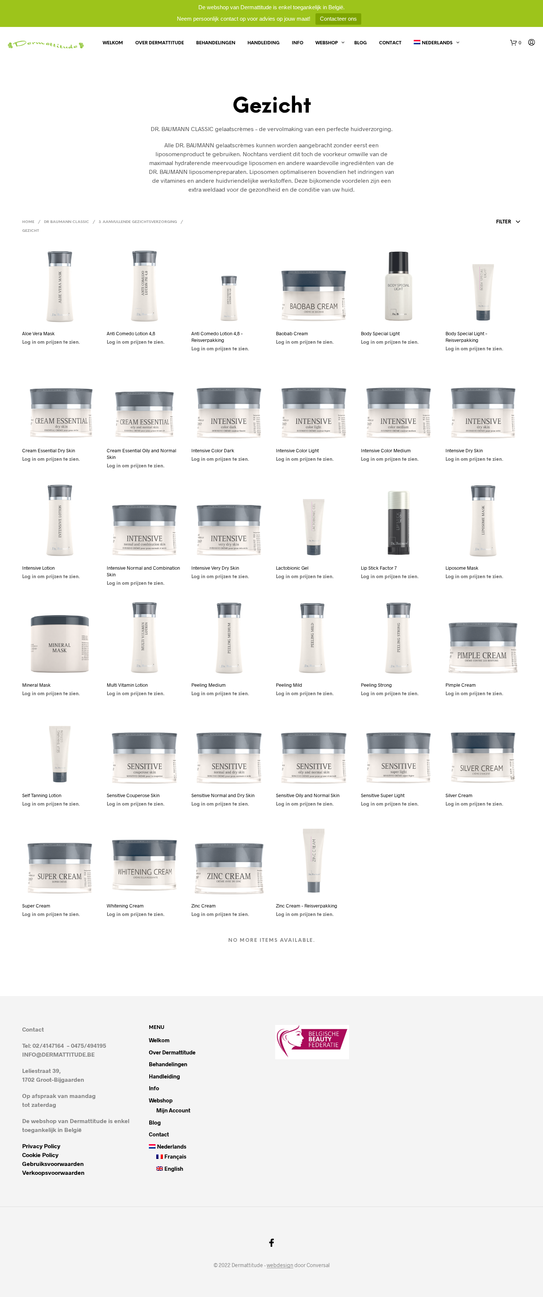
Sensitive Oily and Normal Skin (307, 795)
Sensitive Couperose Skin (133, 795)
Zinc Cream (203, 906)
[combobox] (468, 222)
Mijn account (173, 1110)
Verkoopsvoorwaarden (53, 1172)
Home (28, 222)
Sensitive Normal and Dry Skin (223, 795)
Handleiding (263, 43)
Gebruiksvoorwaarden (53, 1163)
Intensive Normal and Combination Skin (143, 571)
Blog (360, 43)
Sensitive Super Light (382, 795)
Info (297, 43)
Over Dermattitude (159, 43)
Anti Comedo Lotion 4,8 (131, 333)
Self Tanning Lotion (41, 795)
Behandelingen (215, 43)
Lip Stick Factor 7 (379, 568)
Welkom (113, 43)
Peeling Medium (208, 685)
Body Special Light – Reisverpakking (466, 336)
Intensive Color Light (297, 450)
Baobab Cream (292, 333)
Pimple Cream (460, 685)
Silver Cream (458, 795)
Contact (390, 43)
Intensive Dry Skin (464, 450)
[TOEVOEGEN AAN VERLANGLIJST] (59, 318)
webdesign (280, 1265)
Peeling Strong (376, 685)
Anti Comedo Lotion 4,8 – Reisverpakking (217, 336)
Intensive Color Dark (212, 450)
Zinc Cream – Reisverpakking (306, 906)
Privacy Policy (41, 1145)
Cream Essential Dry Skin (48, 450)
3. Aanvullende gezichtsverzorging (138, 222)
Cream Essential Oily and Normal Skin (141, 453)
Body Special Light (380, 333)
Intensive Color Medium (386, 450)
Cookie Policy (40, 1154)
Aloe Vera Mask (38, 333)
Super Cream (36, 906)
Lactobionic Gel (292, 568)
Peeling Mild (289, 685)
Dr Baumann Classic (66, 222)
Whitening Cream (125, 906)
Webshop (326, 43)
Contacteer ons (338, 19)
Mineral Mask (36, 685)
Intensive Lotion (38, 568)
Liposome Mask (461, 568)
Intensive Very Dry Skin (215, 568)
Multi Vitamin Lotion (128, 685)
